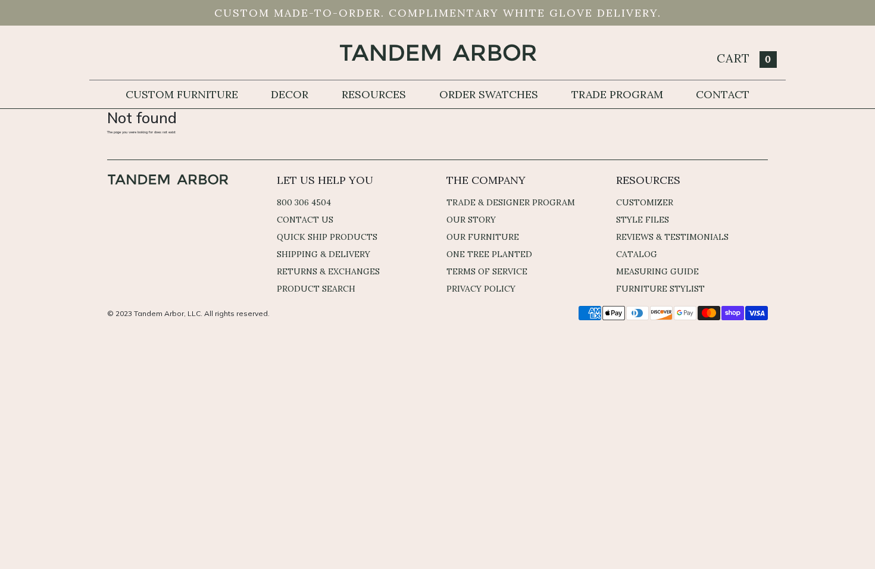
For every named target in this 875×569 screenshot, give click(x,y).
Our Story (471, 219)
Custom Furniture (182, 94)
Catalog (636, 254)
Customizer (644, 202)
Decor (289, 94)
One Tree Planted (489, 254)
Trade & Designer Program (510, 202)
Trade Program (617, 94)
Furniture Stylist (660, 288)
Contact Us (305, 219)
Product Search (316, 288)
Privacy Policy (480, 288)
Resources (374, 94)
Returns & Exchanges (328, 271)
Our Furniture (482, 237)
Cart (744, 58)
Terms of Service (486, 271)
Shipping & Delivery (323, 254)
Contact (722, 94)
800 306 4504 (304, 202)
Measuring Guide (657, 271)
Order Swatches (488, 94)
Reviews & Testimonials (672, 237)
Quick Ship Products (327, 237)
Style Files (642, 219)
